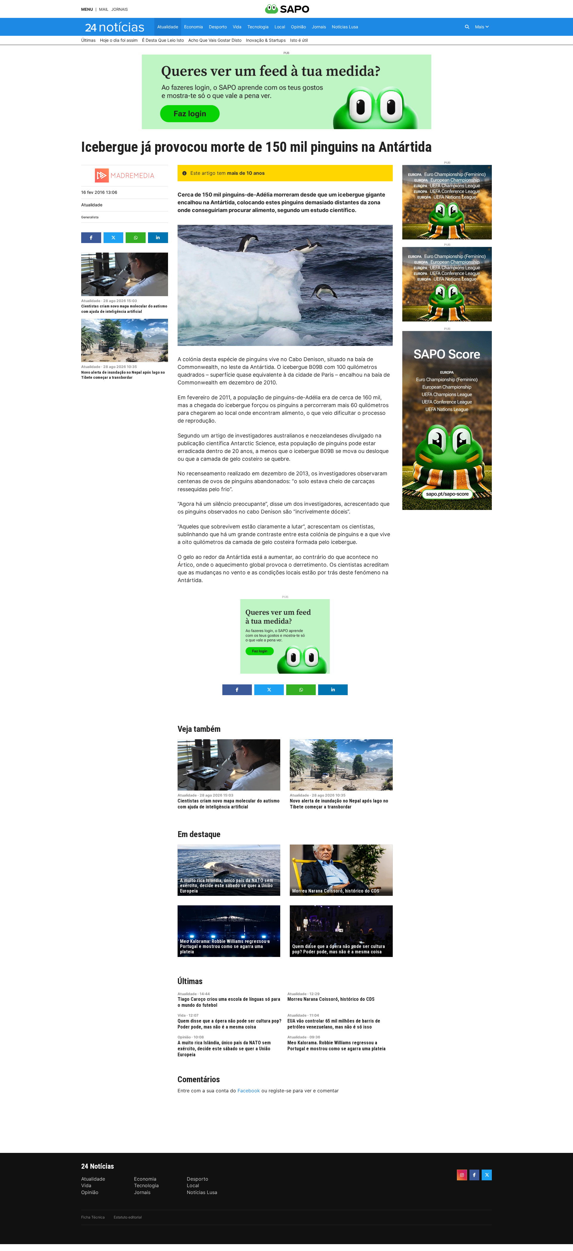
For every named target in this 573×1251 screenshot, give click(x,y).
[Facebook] (474, 1175)
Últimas (190, 981)
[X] (487, 1175)
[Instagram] (462, 1175)
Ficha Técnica (93, 1217)
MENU (87, 9)
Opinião (184, 1037)
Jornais (119, 9)
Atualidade (91, 204)
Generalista (89, 217)
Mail (103, 9)
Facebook (249, 1091)
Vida (182, 1015)
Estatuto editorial (128, 1217)
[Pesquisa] (467, 27)
